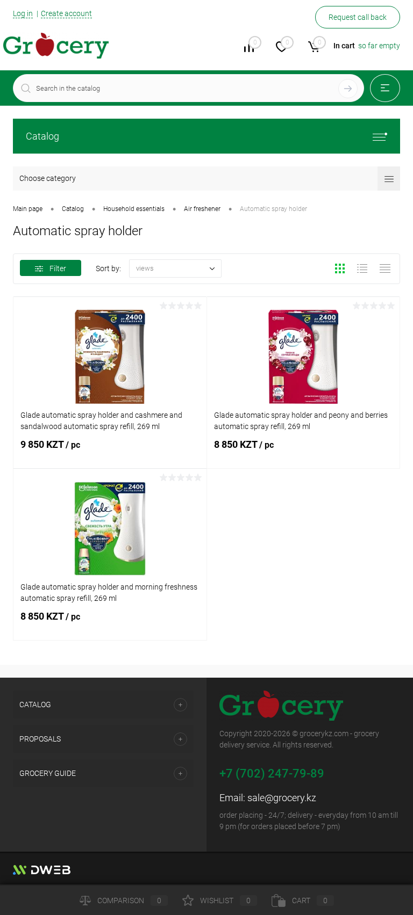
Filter (57, 268)
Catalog (42, 136)
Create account (66, 13)
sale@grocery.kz (281, 797)
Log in (23, 13)
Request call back (358, 17)
